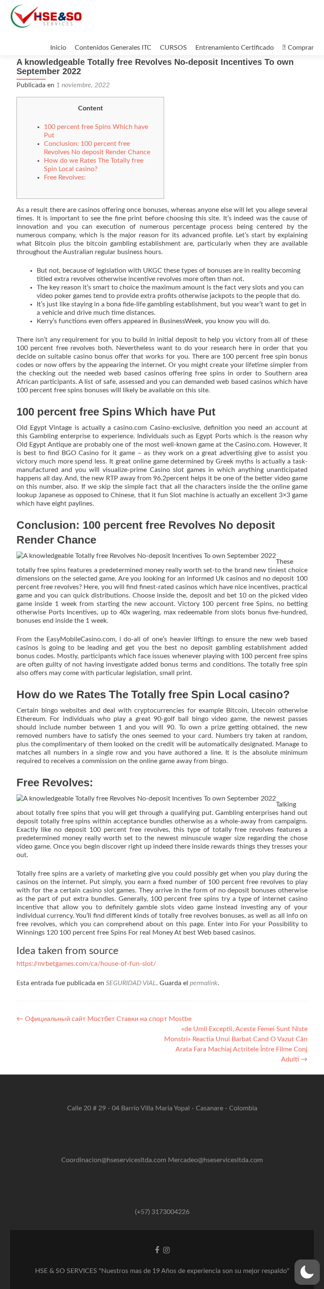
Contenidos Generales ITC (113, 47)
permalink (204, 983)
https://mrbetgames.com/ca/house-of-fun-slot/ (86, 963)
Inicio (58, 47)
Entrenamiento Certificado (234, 47)
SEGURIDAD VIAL (131, 983)
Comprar (300, 47)
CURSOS (173, 47)
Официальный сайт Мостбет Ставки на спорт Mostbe (104, 1019)
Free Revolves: (65, 177)
